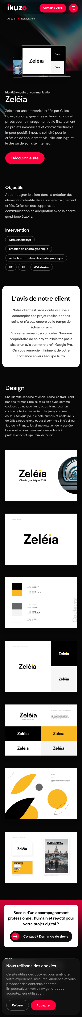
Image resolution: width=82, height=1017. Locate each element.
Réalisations (28, 18)
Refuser (17, 1005)
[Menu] (73, 8)
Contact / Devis (52, 8)
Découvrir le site (24, 158)
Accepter (43, 1005)
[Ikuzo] (17, 8)
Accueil (11, 18)
